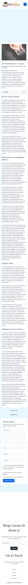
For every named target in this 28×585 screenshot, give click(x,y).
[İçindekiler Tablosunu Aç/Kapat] (23, 92)
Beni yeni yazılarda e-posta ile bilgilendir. (13, 477)
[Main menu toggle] (25, 4)
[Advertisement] (14, 23)
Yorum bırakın (5, 66)
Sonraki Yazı (14, 414)
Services (14, 572)
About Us (14, 575)
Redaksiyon (12, 66)
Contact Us (14, 578)
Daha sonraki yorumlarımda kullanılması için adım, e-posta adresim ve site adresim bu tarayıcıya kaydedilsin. (13, 467)
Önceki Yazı (14, 410)
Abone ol (14, 548)
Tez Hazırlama (18, 66)
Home (14, 569)
